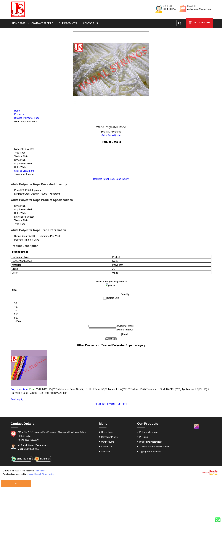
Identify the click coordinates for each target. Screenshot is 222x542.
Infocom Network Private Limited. (41, 474)
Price (17, 190)
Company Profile (42, 23)
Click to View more (24, 170)
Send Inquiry (122, 179)
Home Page (18, 23)
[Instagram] (196, 428)
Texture (18, 220)
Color (17, 213)
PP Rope (143, 437)
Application (20, 209)
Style (17, 205)
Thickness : (163, 389)
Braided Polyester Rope (150, 441)
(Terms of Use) (41, 471)
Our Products (68, 23)
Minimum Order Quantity (27, 193)
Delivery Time (21, 239)
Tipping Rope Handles (150, 451)
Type (16, 224)
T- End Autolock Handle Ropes (154, 446)
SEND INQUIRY (103, 404)
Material (18, 216)
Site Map (105, 451)
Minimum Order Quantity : (76, 389)
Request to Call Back (104, 179)
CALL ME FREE (119, 404)
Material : (119, 389)
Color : (38, 393)
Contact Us (90, 23)
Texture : (138, 389)
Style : (60, 393)
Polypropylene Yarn (148, 432)
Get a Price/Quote (111, 135)
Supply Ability (21, 236)
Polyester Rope (19, 389)
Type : (101, 389)
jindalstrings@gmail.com (199, 9)
